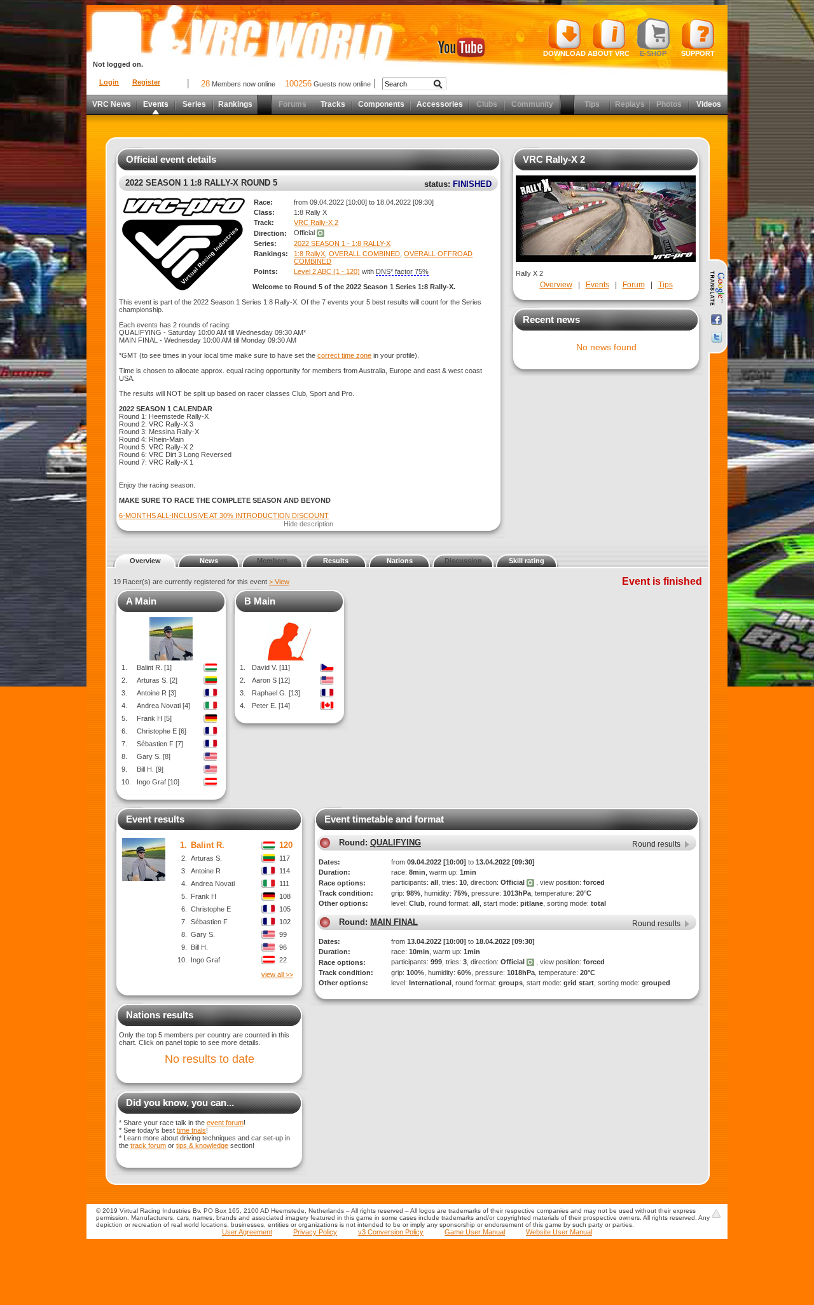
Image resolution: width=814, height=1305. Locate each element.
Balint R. (207, 845)
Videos (708, 104)
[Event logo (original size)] (182, 290)
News (209, 560)
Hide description (308, 524)
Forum (634, 284)
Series (194, 104)
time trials (191, 1130)
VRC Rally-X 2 (316, 222)
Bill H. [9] (150, 769)
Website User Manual (559, 1232)
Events (156, 104)
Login (109, 82)
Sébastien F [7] (160, 744)
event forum (225, 1122)
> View (279, 581)
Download (564, 53)
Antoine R (206, 871)
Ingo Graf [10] (158, 782)
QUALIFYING (395, 842)
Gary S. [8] (153, 756)
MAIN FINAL (394, 922)
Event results (155, 819)
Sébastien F (209, 922)
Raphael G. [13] (276, 693)
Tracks (333, 104)
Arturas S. (206, 858)
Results (335, 560)
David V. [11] (271, 667)
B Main (259, 601)
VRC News (111, 104)
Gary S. (203, 934)
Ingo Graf (205, 960)
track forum (148, 1145)
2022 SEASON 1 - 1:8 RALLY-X (342, 243)
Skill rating (526, 560)
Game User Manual (475, 1232)
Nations (400, 560)
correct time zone (344, 355)
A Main (141, 601)
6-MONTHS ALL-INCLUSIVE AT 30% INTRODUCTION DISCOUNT (224, 515)
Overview (556, 284)
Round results (656, 844)
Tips (665, 284)
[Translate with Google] (716, 288)
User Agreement (247, 1232)
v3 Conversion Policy (391, 1232)
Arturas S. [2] (157, 680)
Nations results (159, 1014)
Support (698, 53)
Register (146, 82)
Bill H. (199, 947)
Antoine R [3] (156, 693)
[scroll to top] (716, 1213)
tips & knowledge (202, 1145)
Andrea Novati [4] (163, 705)
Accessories (440, 104)
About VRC (609, 53)
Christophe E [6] (161, 731)
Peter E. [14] (271, 705)
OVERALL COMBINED (364, 253)
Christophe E (211, 909)
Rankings (235, 104)
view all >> (277, 974)
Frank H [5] (154, 718)
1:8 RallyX (309, 253)
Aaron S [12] (271, 680)
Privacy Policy (315, 1232)
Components (381, 104)
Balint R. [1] (154, 667)
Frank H (203, 896)
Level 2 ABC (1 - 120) (327, 271)
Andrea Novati (213, 883)
